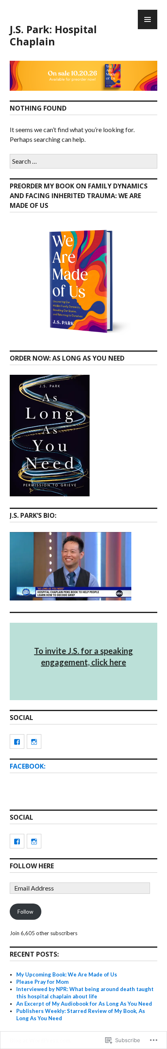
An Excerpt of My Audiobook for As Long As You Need (84, 1003)
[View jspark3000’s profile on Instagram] (34, 741)
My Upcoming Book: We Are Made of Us (66, 974)
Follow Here (32, 865)
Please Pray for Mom (42, 981)
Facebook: (27, 766)
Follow (25, 911)
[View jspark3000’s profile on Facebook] (17, 741)
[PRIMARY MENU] (147, 19)
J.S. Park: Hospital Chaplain (53, 35)
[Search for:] (83, 161)
